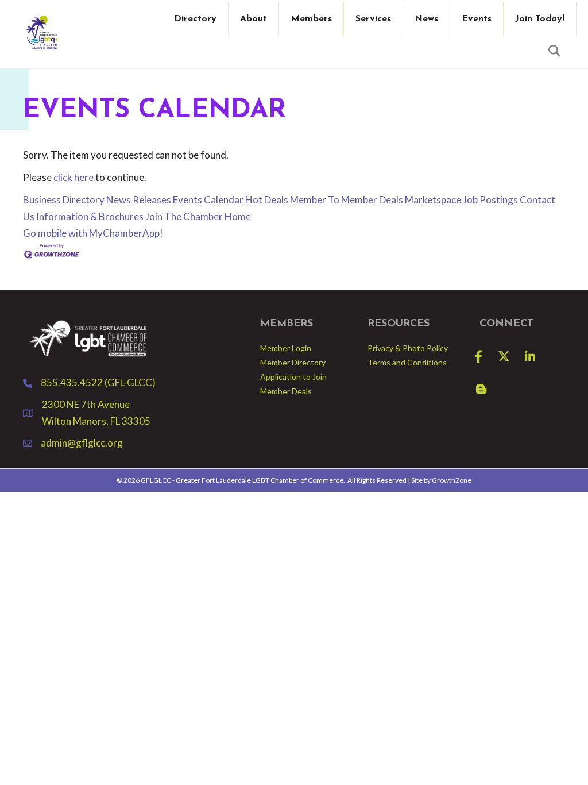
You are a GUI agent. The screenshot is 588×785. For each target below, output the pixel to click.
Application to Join (293, 377)
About (253, 19)
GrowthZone (451, 480)
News (426, 19)
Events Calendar (208, 200)
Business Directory (64, 200)
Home (238, 216)
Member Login (285, 348)
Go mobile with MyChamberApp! (93, 233)
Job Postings (490, 200)
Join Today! (539, 19)
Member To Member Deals (346, 200)
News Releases (138, 200)
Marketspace (433, 200)
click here (73, 177)
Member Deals (286, 391)
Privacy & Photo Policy (408, 348)
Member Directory (293, 362)
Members (311, 19)
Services (373, 19)
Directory (195, 19)
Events (477, 19)
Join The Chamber (184, 216)
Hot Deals (266, 200)
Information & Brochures (90, 216)
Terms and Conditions (407, 362)
